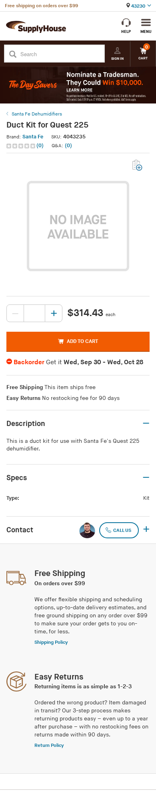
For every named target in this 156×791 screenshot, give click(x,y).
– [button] (146, 423)
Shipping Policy (51, 642)
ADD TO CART (82, 341)
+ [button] (146, 530)
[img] (21, 146)
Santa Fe (32, 137)
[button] (25, 146)
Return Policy (49, 745)
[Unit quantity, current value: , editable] (34, 313)
